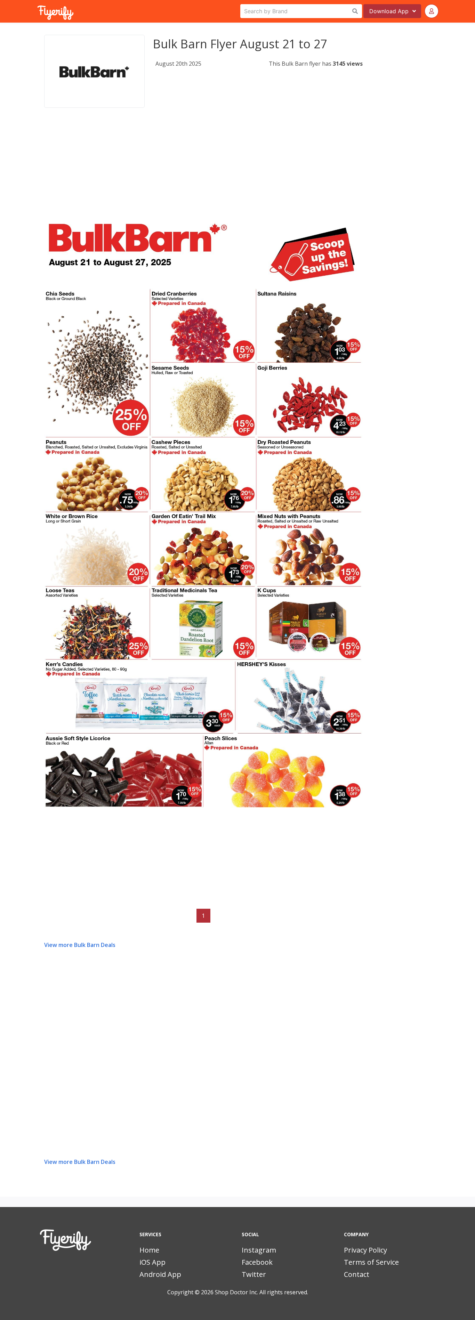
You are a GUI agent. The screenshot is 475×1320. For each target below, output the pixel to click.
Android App (160, 1274)
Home (149, 1250)
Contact (356, 1274)
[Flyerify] (38, 11)
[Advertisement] (203, 171)
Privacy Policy (365, 1250)
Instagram (259, 1250)
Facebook (257, 1262)
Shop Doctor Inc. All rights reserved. (261, 1292)
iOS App (152, 1262)
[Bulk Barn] (94, 71)
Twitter (254, 1274)
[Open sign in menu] (431, 11)
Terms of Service (371, 1262)
